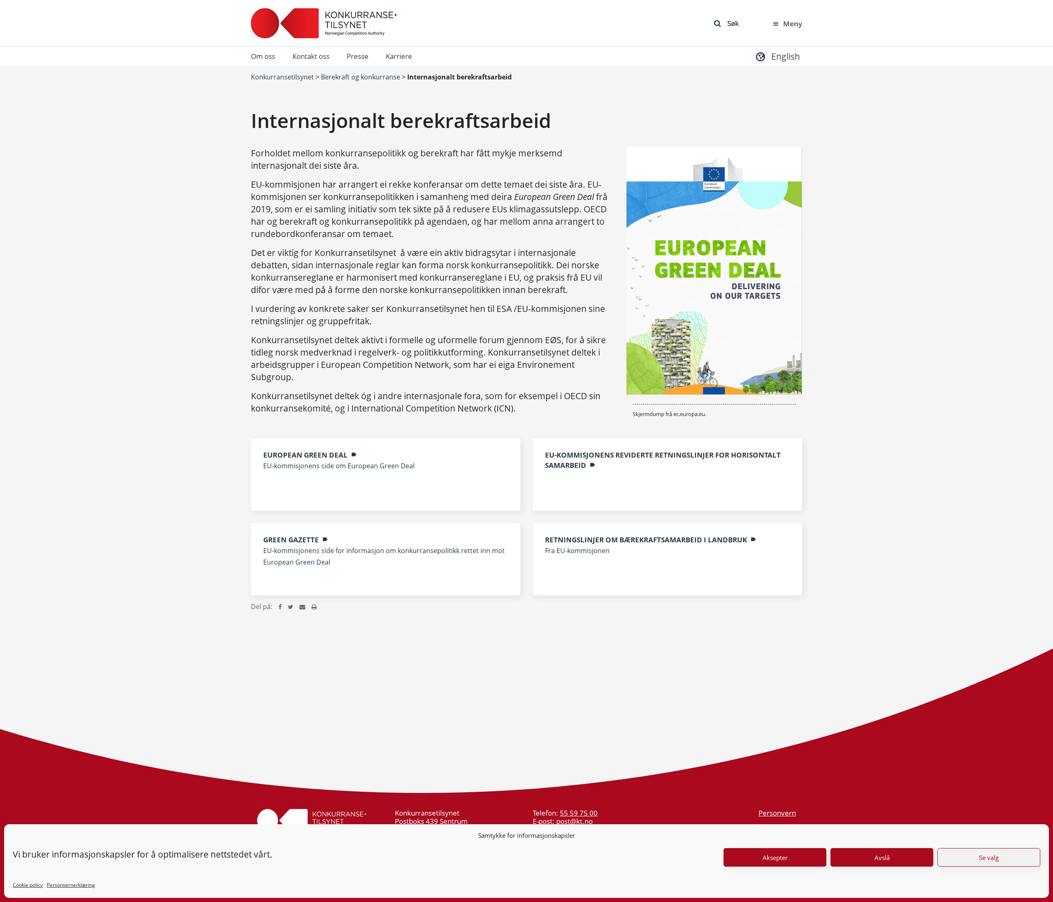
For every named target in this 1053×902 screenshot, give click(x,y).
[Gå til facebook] (280, 606)
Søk (733, 23)
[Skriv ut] (314, 606)
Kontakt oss (310, 56)
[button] (777, 56)
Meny (792, 23)
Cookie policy (28, 884)
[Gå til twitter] (290, 606)
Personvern (777, 813)
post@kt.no (574, 821)
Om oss (263, 56)
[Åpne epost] (302, 606)
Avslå (882, 857)
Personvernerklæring (71, 884)
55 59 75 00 (579, 813)
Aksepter (775, 857)
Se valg (989, 857)
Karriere (399, 56)
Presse (358, 56)
